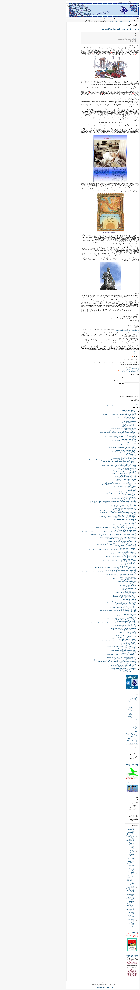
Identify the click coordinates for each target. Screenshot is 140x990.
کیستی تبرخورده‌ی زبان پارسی (128, 455)
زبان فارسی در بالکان (131, 520)
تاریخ (135, 723)
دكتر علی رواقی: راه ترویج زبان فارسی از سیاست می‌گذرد (122, 665)
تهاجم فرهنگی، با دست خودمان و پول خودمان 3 (124, 476)
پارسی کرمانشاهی (131, 636)
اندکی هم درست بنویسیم (130, 606)
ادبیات (129, 702)
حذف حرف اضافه (131, 611)
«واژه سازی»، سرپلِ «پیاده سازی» (127, 550)
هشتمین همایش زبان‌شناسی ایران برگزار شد (125, 530)
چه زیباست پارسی (131, 419)
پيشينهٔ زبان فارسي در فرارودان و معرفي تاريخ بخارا (123, 498)
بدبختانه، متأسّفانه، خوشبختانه (129, 614)
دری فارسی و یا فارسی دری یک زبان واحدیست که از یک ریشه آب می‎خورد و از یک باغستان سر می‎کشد (112, 459)
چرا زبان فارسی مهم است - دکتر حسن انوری (125, 597)
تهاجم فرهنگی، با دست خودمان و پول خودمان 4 (124, 486)
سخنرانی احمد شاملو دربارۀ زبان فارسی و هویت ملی (123, 428)
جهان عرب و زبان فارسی (130, 586)
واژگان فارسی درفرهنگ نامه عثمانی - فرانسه (125, 444)
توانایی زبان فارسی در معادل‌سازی (127, 415)
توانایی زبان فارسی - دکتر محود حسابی (126, 479)
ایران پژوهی (134, 698)
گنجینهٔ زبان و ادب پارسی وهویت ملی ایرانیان (125, 546)
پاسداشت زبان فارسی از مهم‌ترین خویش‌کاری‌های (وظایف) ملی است (119, 414)
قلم (135, 443)
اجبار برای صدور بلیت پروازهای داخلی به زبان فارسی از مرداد (121, 505)
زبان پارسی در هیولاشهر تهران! (128, 469)
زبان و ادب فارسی (118, 21)
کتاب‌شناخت (134, 732)
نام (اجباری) (121, 377)
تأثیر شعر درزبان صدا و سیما (129, 626)
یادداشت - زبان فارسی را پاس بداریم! (127, 639)
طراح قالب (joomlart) (99, 987)
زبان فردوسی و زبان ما (130, 563)
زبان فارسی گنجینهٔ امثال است (128, 497)
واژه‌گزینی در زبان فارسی (130, 593)
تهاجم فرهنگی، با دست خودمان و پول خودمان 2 (124, 470)
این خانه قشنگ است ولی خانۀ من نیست (130, 865)
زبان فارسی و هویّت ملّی (130, 418)
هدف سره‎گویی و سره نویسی (129, 411)
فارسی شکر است (131, 504)
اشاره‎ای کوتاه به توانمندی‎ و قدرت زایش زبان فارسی (123, 451)
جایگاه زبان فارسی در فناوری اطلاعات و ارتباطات (124, 473)
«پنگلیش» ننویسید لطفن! (130, 429)
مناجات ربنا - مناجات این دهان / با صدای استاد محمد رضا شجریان (130, 910)
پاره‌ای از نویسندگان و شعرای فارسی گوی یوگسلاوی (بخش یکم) (120, 436)
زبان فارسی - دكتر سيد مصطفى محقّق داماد (125, 568)
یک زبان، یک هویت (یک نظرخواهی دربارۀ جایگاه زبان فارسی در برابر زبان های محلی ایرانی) (114, 659)
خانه (136, 695)
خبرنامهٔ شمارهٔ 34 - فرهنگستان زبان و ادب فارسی (124, 509)
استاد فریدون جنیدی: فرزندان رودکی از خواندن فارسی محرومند (120, 574)
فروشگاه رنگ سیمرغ (133, 782)
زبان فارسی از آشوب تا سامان (128, 426)
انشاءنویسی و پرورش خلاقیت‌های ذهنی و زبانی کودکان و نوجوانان (120, 570)
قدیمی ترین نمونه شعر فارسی (129, 424)
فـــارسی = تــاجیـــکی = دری (129, 542)
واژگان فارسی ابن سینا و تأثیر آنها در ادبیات (126, 491)
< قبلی (133, 351)
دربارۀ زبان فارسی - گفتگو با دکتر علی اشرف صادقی (123, 604)
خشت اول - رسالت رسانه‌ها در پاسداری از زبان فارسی (123, 506)
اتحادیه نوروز (134, 736)
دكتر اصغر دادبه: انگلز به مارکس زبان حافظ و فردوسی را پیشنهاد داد (119, 517)
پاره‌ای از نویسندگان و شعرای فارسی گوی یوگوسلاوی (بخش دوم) (120, 437)
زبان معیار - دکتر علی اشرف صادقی (127, 624)
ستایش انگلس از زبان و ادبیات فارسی (127, 453)
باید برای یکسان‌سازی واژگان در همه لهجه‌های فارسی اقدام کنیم (120, 483)
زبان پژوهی (110, 21)
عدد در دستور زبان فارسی (129, 591)
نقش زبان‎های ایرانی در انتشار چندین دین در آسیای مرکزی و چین (121, 466)
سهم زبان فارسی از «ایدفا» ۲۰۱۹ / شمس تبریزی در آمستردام (121, 666)
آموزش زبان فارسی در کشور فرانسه (127, 499)
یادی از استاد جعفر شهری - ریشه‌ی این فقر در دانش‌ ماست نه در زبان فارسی (117, 560)
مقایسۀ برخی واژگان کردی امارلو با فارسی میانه (124, 579)
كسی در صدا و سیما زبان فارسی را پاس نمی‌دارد (124, 595)
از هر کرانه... (133, 522)
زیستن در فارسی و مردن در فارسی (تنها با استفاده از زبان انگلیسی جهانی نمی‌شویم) (116, 527)
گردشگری (134, 727)
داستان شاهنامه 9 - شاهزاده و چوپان (130, 829)
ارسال (137, 404)
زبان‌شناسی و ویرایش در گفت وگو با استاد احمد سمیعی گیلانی (121, 618)
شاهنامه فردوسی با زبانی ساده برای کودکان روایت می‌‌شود (130, 923)
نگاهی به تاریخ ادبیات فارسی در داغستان (126, 557)
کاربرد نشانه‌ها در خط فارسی (129, 588)
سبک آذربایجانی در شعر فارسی (128, 439)
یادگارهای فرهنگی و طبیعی (132, 740)
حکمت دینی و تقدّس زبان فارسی (128, 566)
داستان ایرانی (130, 717)
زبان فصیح (133, 488)
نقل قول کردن (135, 368)
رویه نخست (127, 21)
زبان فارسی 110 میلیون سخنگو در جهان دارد (125, 480)
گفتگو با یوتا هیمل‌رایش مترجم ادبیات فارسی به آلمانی (123, 513)
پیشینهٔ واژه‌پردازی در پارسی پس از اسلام (126, 592)
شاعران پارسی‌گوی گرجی (129, 494)
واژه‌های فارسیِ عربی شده (129, 462)
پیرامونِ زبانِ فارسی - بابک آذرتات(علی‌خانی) (120, 29)
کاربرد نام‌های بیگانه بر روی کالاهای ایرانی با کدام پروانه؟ (122, 607)
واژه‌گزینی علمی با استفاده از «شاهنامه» (126, 621)
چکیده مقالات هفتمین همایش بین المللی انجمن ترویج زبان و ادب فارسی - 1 (118, 510)
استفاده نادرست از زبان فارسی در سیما (126, 464)
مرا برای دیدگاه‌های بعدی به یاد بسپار (129, 396)
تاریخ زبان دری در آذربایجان (129, 448)
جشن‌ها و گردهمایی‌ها (131, 734)
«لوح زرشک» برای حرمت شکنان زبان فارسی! (125, 662)
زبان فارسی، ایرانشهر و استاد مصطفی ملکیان (125, 669)
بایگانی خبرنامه (133, 743)
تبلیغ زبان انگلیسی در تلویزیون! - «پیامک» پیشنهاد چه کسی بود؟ (121, 538)
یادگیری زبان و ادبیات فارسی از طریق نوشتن (125, 515)
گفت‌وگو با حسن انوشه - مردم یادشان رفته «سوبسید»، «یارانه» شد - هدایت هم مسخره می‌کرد (113, 535)
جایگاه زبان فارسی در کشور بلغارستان (126, 648)
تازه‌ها (135, 725)
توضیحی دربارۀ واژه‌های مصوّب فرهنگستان (125, 539)
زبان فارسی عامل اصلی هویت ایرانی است (126, 417)
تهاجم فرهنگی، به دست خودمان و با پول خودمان (124, 458)
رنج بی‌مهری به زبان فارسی (129, 559)
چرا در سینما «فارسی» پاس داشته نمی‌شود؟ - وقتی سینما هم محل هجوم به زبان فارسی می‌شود (113, 622)
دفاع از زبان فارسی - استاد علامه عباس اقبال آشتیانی (123, 619)
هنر (136, 729)
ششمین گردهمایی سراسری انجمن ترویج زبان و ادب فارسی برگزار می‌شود (118, 430)
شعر (130, 704)
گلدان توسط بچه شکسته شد (129, 584)
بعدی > (133, 353)
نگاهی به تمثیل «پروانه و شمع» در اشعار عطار (130, 879)
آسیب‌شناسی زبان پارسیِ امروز (128, 555)
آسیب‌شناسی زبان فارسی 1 (129, 421)
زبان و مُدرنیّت (132, 472)
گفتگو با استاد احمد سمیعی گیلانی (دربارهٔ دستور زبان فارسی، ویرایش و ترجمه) (117, 661)
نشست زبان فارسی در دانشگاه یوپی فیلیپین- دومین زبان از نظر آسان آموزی (118, 484)
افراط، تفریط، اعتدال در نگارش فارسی (126, 526)
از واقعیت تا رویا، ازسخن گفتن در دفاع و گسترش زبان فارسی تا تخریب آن (118, 432)
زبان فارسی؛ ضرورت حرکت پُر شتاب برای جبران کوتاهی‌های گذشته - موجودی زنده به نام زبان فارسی (111, 549)
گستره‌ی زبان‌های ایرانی (130, 454)
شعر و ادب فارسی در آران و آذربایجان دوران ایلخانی (123, 440)
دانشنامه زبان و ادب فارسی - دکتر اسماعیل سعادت (123, 668)
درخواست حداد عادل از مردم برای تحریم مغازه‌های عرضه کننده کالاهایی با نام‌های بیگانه (115, 567)
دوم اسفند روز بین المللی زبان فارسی (127, 671)
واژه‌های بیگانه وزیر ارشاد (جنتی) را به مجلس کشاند (123, 650)
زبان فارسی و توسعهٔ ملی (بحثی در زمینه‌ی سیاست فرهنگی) (121, 657)
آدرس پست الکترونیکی (118, 380)
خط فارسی (130, 706)
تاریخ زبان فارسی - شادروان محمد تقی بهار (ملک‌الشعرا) (122, 553)
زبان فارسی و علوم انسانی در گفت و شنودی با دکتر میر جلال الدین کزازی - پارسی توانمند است (113, 534)
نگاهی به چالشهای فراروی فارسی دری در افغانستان (123, 528)
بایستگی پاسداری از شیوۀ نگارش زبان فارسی (125, 545)
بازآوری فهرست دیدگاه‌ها (133, 369)
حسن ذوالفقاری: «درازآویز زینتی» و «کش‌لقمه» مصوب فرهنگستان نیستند (118, 537)
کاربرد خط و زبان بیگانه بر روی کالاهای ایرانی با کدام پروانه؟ (121, 646)
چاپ (135, 33)
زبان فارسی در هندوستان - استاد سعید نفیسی (125, 508)
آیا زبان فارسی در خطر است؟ (129, 631)
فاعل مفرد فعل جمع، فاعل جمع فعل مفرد (126, 635)
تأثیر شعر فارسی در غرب (130, 633)
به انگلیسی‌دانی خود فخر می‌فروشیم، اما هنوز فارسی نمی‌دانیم (121, 556)
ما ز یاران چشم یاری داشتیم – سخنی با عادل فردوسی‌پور (122, 615)
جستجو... (136, 747)
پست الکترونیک (135, 35)
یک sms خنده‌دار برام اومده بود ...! (128, 442)
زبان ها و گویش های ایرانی (129, 425)
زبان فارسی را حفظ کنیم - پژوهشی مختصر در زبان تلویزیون (121, 602)
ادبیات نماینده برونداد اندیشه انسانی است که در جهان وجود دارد (121, 482)
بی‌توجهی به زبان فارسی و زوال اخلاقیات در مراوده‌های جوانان (121, 637)
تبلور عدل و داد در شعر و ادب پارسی (127, 475)
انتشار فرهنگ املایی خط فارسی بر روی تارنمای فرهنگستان (121, 654)
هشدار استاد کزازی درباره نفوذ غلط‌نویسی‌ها (125, 658)
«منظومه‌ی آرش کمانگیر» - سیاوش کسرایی (130, 834)
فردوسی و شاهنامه (132, 721)
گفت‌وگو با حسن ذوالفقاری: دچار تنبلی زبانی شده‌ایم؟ (123, 628)
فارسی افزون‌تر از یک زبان (129, 655)
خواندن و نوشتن (132, 613)
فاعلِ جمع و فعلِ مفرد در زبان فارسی (127, 581)
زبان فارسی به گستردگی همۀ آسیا (128, 433)
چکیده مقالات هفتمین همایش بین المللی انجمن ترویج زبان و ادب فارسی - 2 (118, 512)
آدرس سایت (121, 383)
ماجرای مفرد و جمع (131, 582)
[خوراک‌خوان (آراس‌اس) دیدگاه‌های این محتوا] (133, 356)
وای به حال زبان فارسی (130, 487)
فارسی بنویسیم (132, 617)
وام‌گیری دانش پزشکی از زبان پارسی (127, 552)
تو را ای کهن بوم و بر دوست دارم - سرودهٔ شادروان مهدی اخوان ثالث (130, 847)
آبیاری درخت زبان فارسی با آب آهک (127, 422)
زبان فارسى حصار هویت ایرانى (128, 643)
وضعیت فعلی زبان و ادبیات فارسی (127, 589)
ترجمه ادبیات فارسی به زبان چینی (128, 585)
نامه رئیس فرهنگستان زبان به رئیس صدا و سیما (124, 653)
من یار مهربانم (134, 932)
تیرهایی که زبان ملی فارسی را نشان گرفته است (124, 664)
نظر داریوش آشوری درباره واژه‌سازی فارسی (125, 625)
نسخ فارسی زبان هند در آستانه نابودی (127, 468)
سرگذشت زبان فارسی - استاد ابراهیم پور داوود (125, 519)
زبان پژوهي (133, 37)
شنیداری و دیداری (132, 738)
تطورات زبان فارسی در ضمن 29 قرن (127, 632)
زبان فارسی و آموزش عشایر (129, 410)
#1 (137, 360)
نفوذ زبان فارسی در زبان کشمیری (128, 457)
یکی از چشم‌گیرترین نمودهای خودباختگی (126, 477)
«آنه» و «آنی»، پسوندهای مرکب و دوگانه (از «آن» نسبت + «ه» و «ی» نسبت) (117, 610)
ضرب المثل (130, 710)
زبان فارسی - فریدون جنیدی (129, 413)
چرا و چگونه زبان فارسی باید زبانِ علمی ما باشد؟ (124, 578)
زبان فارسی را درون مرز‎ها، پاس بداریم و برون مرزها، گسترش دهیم (119, 461)
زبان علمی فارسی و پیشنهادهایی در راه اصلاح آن (124, 596)
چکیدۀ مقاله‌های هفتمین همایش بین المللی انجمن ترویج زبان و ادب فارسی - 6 (117, 516)
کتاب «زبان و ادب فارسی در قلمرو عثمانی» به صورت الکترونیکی (120, 493)
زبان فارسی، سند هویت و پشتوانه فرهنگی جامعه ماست (122, 447)
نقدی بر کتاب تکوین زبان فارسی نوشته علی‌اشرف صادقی (122, 541)
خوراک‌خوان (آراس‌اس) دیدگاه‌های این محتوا (129, 371)
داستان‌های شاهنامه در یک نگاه (130, 875)
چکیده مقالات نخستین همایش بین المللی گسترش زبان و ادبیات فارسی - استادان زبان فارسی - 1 (113, 501)
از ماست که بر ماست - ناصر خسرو (130, 858)
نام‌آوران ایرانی (133, 719)
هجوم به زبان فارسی (131, 642)
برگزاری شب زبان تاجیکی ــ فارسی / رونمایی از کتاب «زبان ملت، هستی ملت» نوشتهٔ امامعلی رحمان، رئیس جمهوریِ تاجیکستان (130, 901)
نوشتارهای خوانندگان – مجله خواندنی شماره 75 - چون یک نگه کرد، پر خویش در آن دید (115, 544)
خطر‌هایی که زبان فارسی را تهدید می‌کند (126, 603)
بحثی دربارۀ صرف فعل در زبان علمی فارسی (125, 575)
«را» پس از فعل (132, 600)
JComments (110, 405)
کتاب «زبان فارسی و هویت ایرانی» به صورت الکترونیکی (122, 644)
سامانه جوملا (110, 987)
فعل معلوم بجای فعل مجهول (129, 599)
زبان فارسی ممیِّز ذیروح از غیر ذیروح (127, 608)
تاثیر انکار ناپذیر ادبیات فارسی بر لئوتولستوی (125, 450)
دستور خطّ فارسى (131, 490)
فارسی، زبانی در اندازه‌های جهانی (128, 562)
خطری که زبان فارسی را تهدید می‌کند (127, 651)
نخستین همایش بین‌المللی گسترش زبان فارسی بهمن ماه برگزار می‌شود (119, 465)
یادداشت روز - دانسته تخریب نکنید (128, 548)
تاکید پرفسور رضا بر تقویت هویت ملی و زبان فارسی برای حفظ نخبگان (119, 640)
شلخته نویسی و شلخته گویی (129, 647)
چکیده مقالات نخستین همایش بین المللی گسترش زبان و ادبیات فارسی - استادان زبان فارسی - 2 (113, 502)
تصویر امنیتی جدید (135, 400)
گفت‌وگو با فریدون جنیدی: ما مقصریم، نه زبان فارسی (123, 629)
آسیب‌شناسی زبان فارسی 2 (129, 435)
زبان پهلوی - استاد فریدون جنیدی (128, 577)
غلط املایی (133, 495)
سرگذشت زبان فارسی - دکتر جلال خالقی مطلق (124, 524)
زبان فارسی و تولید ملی (130, 523)
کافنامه (134, 446)
